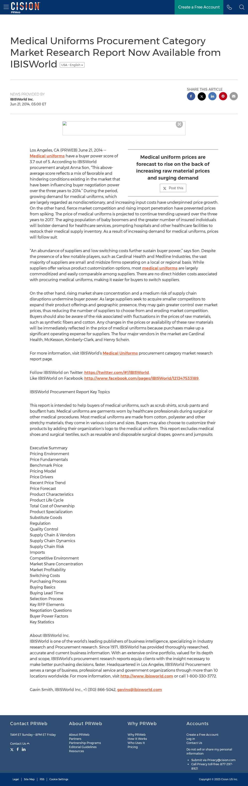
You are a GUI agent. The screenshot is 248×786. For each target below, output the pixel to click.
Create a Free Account (202, 734)
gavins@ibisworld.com (139, 689)
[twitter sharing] (202, 97)
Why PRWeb (137, 734)
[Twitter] (12, 749)
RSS (42, 779)
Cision (225, 779)
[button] (242, 7)
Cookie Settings (58, 779)
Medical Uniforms (120, 353)
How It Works (137, 739)
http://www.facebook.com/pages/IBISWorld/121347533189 (141, 378)
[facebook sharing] (191, 97)
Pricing (133, 747)
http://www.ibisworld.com (146, 676)
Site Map (29, 779)
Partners (75, 739)
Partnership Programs (85, 743)
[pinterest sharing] (223, 97)
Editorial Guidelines (83, 747)
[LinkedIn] (24, 749)
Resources (76, 751)
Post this (176, 188)
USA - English (71, 65)
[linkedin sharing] (212, 97)
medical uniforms (160, 268)
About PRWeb (79, 734)
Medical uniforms (47, 156)
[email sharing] (234, 97)
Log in (190, 739)
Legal (16, 779)
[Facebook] (18, 749)
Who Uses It (136, 743)
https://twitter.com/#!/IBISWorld (116, 372)
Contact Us (18, 743)
